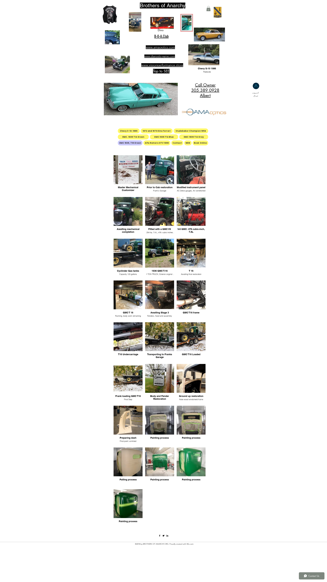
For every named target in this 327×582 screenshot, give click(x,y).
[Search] (223, 31)
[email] (256, 85)
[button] (208, 8)
